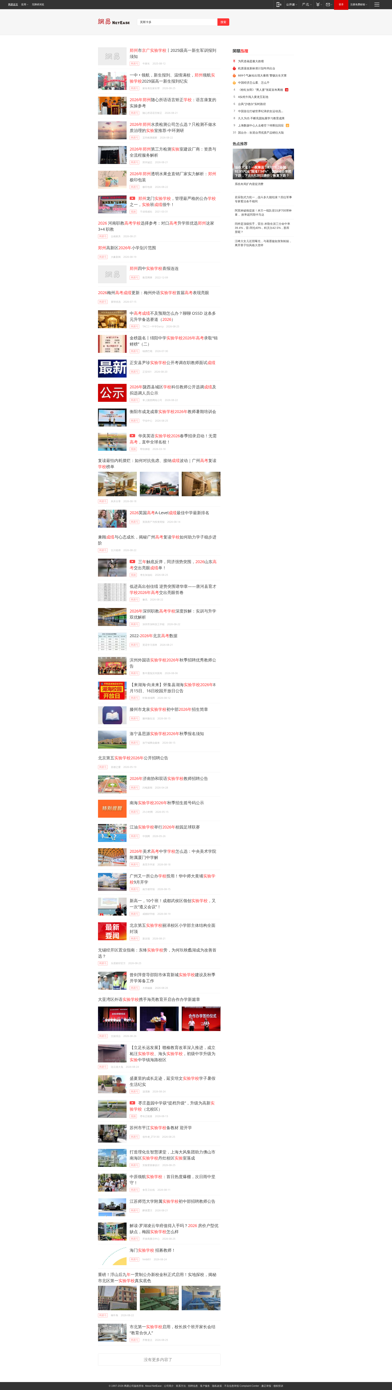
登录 (341, 4)
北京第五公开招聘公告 (133, 758)
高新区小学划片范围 (127, 247)
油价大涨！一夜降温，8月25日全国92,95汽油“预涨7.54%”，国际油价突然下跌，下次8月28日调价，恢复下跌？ (263, 171)
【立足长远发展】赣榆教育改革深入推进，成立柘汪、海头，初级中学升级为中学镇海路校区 (172, 1053)
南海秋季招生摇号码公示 (167, 802)
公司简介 (169, 1385)
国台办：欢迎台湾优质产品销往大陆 (261, 132)
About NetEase (153, 1385)
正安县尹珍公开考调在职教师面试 (172, 362)
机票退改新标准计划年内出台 (256, 68)
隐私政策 (217, 1385)
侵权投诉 (278, 1385)
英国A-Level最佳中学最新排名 (169, 512)
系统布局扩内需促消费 (249, 184)
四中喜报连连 (154, 268)
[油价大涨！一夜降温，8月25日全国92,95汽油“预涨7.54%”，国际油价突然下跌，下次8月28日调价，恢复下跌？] (263, 164)
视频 (133, 211)
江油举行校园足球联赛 (165, 827)
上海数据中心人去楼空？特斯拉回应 (261, 125)
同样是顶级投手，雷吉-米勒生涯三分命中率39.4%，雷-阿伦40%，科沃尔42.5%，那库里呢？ (262, 228)
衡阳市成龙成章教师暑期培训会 (173, 411)
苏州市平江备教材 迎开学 (161, 1127)
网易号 (134, 63)
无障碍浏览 (38, 4)
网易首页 (13, 4)
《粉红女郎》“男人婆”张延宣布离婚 (260, 90)
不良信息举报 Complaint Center (241, 1385)
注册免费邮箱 (357, 4)
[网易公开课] (291, 4)
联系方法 (181, 1385)
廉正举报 (266, 1385)
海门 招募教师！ (153, 1250)
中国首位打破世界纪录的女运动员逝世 (262, 111)
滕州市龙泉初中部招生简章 (169, 709)
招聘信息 (193, 1385)
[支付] (318, 4)
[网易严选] (306, 4)
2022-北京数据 (153, 635)
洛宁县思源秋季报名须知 (167, 733)
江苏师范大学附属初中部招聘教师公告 (172, 1201)
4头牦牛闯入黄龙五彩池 (253, 97)
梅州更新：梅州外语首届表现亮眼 (153, 292)
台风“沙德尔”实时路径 (252, 104)
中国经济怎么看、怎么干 (254, 82)
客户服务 (205, 1385)
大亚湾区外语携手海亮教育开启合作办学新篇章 (149, 999)
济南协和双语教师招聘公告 (169, 778)
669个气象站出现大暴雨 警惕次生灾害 (262, 75)
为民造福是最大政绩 (251, 61)
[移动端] (279, 4)
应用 (23, 4)
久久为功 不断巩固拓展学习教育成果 (261, 118)
